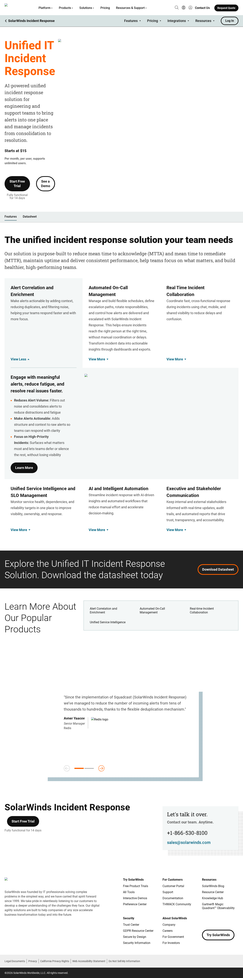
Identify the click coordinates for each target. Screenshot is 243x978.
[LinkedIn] (235, 919)
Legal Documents (15, 961)
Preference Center (135, 904)
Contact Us (202, 8)
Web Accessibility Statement (88, 961)
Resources (203, 21)
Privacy (32, 961)
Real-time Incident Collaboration (202, 610)
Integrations (176, 21)
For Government (173, 937)
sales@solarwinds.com (189, 842)
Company (169, 924)
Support (168, 892)
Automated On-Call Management (152, 610)
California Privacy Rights (54, 961)
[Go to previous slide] (67, 768)
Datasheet (30, 216)
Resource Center (213, 892)
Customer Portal (173, 886)
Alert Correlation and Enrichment (103, 610)
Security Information (136, 943)
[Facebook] (205, 919)
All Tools (129, 892)
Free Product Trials (135, 886)
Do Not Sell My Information (124, 961)
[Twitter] (220, 919)
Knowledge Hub (212, 898)
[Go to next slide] (101, 768)
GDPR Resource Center (138, 931)
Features (131, 21)
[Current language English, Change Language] (183, 8)
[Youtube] (228, 919)
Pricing (105, 8)
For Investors (171, 943)
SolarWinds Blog (213, 886)
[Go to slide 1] (79, 768)
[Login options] (190, 8)
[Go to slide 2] (89, 768)
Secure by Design (134, 937)
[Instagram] (213, 919)
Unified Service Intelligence (107, 622)
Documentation (173, 898)
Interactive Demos (135, 898)
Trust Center (131, 924)
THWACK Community (177, 904)
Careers (168, 931)
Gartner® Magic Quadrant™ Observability (218, 906)
